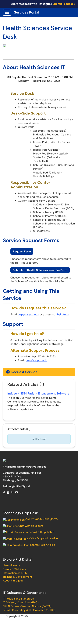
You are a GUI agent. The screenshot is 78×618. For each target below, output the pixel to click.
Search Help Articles (42, 544)
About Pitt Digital (13, 580)
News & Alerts (11, 565)
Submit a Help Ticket (41, 532)
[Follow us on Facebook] (4, 492)
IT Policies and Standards (18, 598)
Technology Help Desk (20, 513)
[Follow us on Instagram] (8, 492)
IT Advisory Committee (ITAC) (20, 602)
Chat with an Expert (30, 525)
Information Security (15, 573)
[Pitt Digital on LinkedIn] (12, 492)
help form (63, 314)
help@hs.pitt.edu (28, 314)
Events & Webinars (14, 569)
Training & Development (17, 576)
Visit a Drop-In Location (43, 538)
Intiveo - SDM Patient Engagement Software (38, 393)
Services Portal (26, 12)
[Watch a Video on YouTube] (17, 492)
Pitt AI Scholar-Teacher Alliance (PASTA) (27, 606)
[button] (21, 251)
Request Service (23, 372)
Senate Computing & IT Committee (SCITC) (29, 610)
